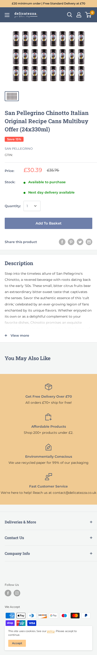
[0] (88, 15)
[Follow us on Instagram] (17, 593)
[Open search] (69, 14)
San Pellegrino (19, 148)
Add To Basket (48, 223)
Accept (17, 643)
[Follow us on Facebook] (8, 593)
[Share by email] (89, 241)
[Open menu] (7, 15)
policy (51, 631)
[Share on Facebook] (62, 241)
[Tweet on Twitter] (80, 241)
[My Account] (79, 14)
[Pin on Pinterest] (71, 241)
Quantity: (13, 206)
